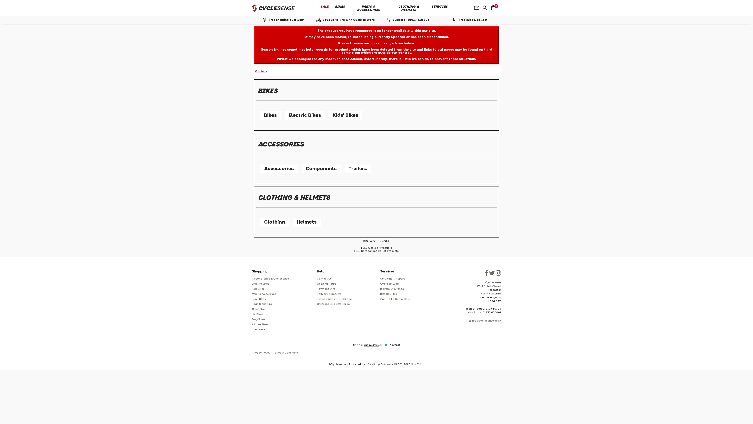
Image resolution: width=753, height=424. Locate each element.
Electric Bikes (305, 115)
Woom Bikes (260, 324)
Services (440, 6)
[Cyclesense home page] (273, 8)
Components (321, 168)
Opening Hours (326, 284)
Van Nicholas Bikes (264, 294)
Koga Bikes (259, 299)
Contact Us (324, 279)
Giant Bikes (259, 309)
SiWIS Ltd (418, 364)
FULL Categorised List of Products (376, 251)
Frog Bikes (258, 319)
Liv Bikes (257, 314)
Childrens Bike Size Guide (333, 304)
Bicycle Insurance (392, 289)
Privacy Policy (261, 353)
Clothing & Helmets (408, 8)
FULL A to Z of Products (376, 248)
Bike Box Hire (388, 294)
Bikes (340, 6)
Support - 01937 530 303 (411, 20)
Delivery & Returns (329, 294)
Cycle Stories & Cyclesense (270, 279)
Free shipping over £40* (286, 20)
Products (261, 71)
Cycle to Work (389, 284)
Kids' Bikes (345, 115)
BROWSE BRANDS (376, 241)
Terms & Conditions (286, 353)
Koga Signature (262, 304)
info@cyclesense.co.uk (486, 321)
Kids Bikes (258, 289)
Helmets (307, 222)
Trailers (357, 168)
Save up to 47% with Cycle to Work (349, 20)
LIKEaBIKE (258, 329)
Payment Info (326, 289)
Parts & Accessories (368, 8)
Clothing (274, 222)
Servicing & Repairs (392, 279)
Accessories (279, 168)
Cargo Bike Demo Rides (395, 299)
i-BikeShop (373, 364)
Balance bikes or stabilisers (335, 299)
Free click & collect (473, 20)
